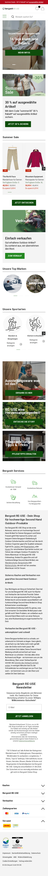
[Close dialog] (46, 425)
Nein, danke (32, 441)
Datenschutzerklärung (33, 449)
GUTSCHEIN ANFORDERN (32, 438)
